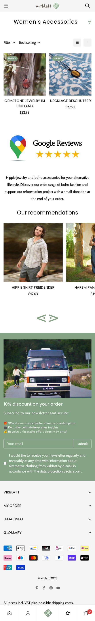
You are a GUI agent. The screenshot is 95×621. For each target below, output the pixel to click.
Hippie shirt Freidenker (33, 287)
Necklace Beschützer (70, 100)
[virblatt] (47, 6)
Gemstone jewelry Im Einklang (24, 103)
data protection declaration (60, 471)
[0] (86, 613)
